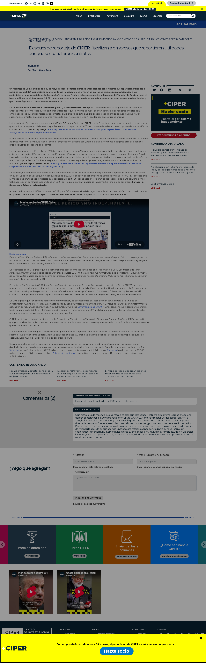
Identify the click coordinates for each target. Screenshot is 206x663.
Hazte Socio (157, 3)
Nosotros (157, 16)
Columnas (129, 16)
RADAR (79, 16)
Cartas (143, 16)
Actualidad (112, 16)
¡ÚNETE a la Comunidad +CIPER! (140, 9)
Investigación (94, 16)
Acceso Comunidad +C (181, 3)
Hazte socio (116, 651)
